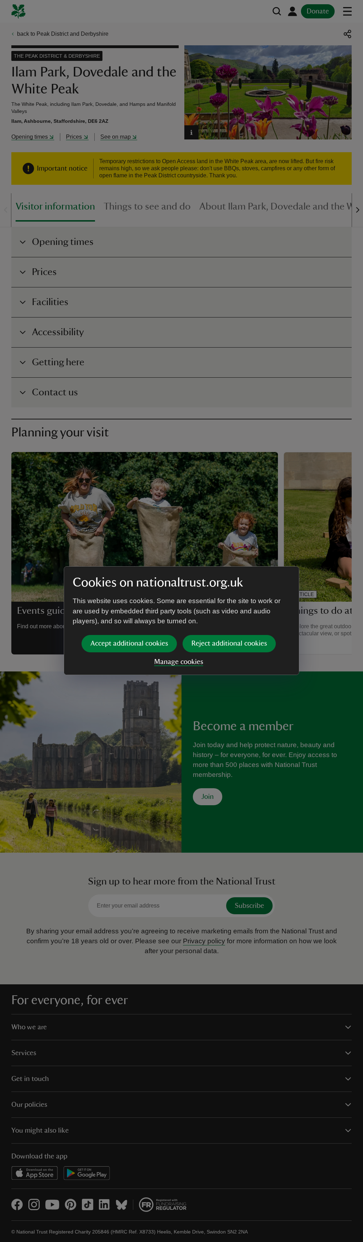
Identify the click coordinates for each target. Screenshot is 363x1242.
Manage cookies (178, 661)
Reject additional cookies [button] (229, 643)
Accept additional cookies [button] (129, 643)
